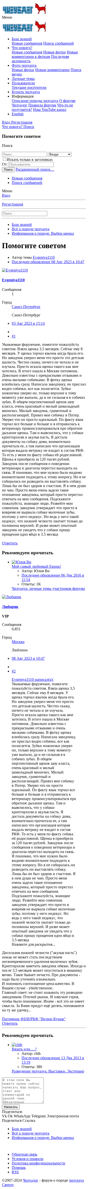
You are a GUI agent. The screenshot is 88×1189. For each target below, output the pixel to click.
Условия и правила (27, 1159)
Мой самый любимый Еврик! (36, 566)
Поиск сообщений (58, 43)
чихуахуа (76, 1180)
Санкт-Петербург (26, 307)
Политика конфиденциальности (38, 1163)
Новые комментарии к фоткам (45, 54)
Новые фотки (54, 52)
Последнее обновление (48, 262)
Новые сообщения (27, 43)
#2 (14, 671)
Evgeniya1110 (44, 257)
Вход (6, 195)
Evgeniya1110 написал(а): (33, 679)
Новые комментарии (52, 70)
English (17, 114)
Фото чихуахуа (24, 65)
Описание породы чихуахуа (35, 101)
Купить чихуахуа (26, 92)
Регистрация (12, 204)
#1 (14, 336)
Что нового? (22, 48)
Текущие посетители (29, 87)
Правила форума (42, 105)
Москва (18, 642)
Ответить (10, 543)
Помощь (19, 1167)
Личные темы (23, 79)
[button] (7, 17)
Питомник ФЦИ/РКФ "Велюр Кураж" (34, 1019)
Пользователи (23, 83)
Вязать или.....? (24, 1049)
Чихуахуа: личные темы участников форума (48, 588)
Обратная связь (24, 1154)
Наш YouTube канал (49, 109)
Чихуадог (30, 1180)
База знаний (22, 39)
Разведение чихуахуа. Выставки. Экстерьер (48, 1071)
